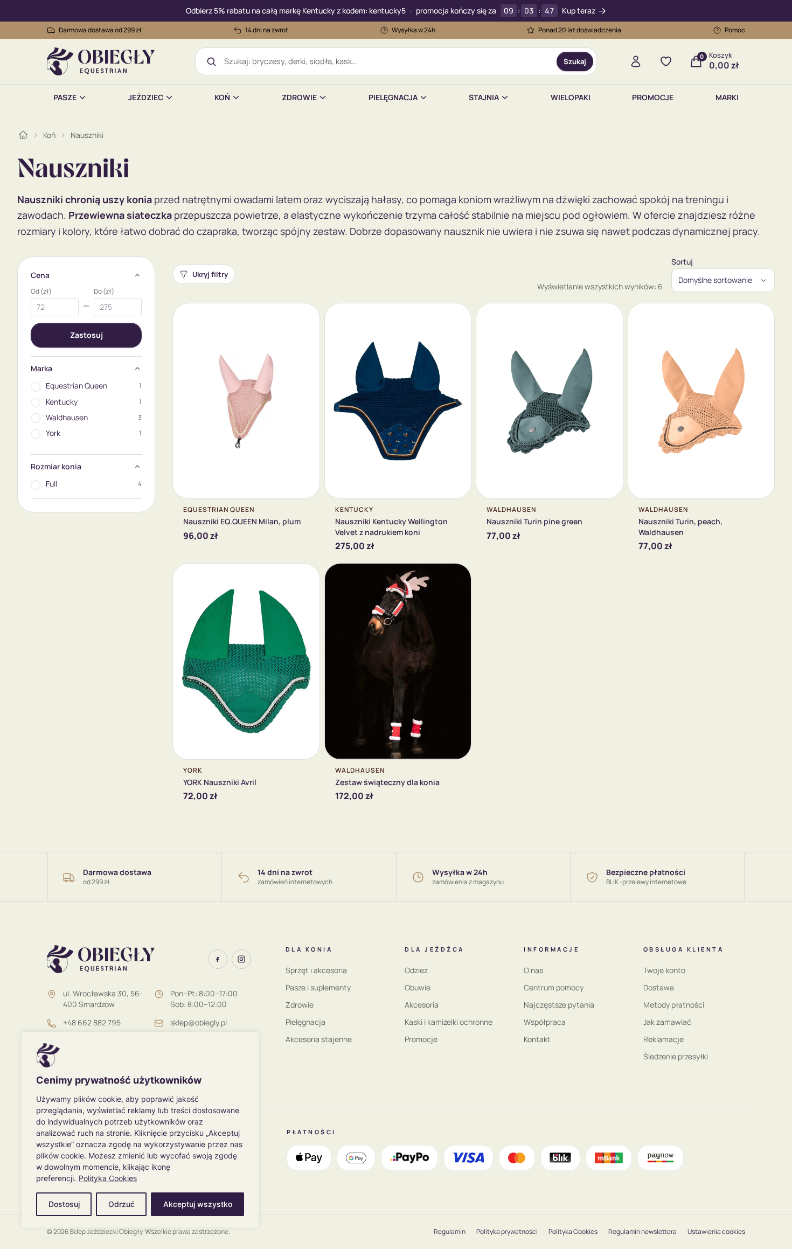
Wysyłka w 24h (413, 29)
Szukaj (575, 61)
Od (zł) (41, 291)
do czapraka (210, 231)
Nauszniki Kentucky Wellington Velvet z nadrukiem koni (391, 526)
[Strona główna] (23, 135)
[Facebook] (217, 959)
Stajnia (484, 97)
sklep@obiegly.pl (198, 1022)
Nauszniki (87, 135)
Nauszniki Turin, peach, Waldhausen (680, 526)
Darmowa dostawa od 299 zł (100, 29)
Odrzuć (121, 1204)
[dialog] (140, 1129)
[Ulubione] (666, 61)
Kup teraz (578, 11)
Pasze (65, 97)
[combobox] (387, 61)
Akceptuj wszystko (197, 1204)
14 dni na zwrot (266, 29)
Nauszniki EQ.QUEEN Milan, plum (242, 521)
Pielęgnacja (393, 97)
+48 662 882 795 (92, 1022)
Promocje (652, 97)
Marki (727, 97)
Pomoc (735, 29)
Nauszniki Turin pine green (534, 521)
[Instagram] (241, 959)
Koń (222, 97)
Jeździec (145, 97)
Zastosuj (86, 335)
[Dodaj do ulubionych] (303, 319)
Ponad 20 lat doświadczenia (579, 29)
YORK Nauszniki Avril (219, 782)
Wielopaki (570, 97)
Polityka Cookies (108, 1178)
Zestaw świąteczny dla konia (387, 782)
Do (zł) (104, 291)
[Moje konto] (636, 61)
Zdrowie (299, 97)
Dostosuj (64, 1204)
